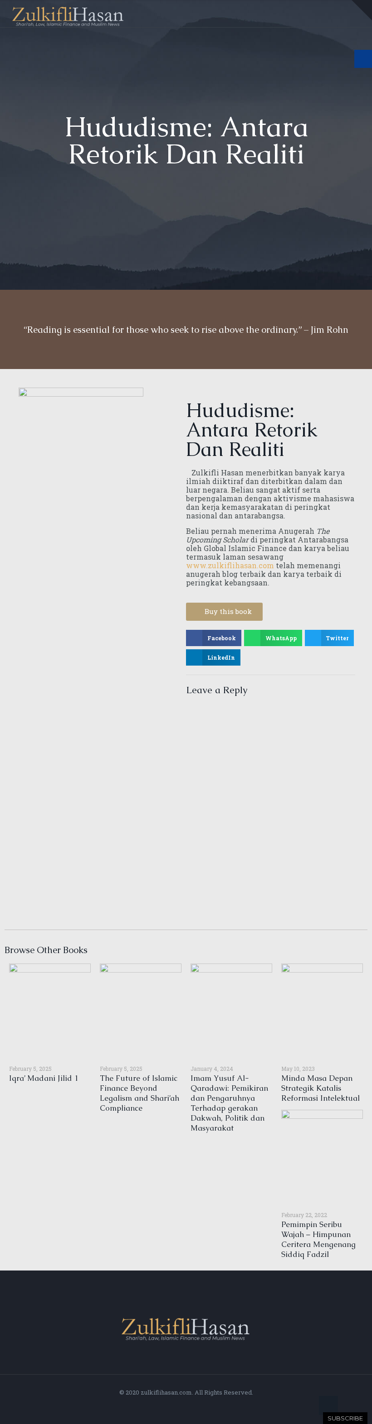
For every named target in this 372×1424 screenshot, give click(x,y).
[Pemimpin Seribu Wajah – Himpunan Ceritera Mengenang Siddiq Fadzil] (322, 1157)
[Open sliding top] (362, 10)
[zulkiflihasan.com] (68, 13)
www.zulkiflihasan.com (230, 565)
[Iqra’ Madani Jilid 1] (50, 1011)
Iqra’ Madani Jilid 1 (43, 1078)
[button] (213, 638)
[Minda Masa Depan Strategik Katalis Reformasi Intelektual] (322, 1011)
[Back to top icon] (328, 1405)
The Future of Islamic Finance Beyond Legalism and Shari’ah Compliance (139, 1093)
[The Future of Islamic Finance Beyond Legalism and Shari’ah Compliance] (140, 1011)
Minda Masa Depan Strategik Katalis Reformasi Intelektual (320, 1088)
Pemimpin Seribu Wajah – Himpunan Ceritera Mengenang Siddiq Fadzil (318, 1239)
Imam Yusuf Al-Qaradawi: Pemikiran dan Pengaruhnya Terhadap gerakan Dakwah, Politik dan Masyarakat (229, 1103)
